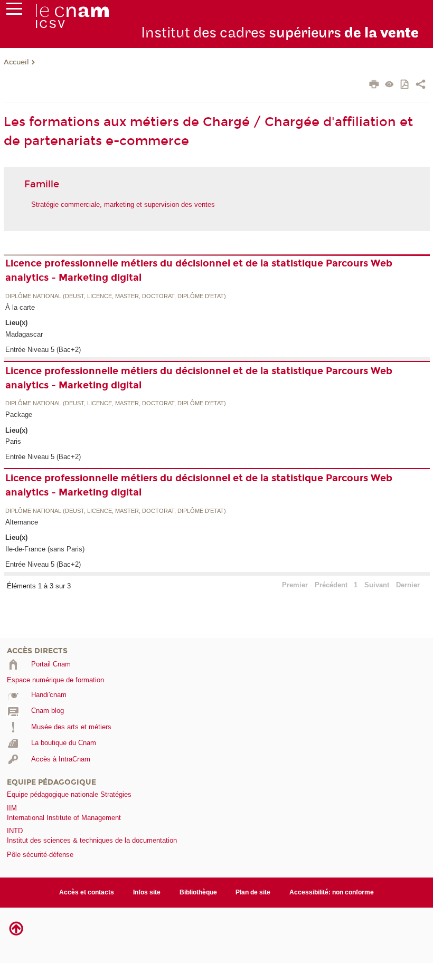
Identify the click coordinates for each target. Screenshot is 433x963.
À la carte (20, 307)
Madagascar (24, 334)
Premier (295, 585)
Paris (13, 441)
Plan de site (253, 892)
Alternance (21, 522)
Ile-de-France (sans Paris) (44, 549)
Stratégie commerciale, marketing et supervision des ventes (123, 204)
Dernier (408, 585)
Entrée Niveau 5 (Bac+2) (43, 350)
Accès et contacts (86, 892)
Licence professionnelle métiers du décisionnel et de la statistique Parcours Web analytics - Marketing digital (198, 270)
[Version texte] (389, 85)
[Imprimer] (374, 85)
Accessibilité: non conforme (331, 892)
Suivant (376, 585)
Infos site (147, 892)
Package (18, 414)
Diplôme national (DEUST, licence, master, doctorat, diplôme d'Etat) (115, 296)
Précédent (331, 585)
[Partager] (420, 85)
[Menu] (14, 11)
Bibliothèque (198, 892)
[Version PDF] (405, 85)
